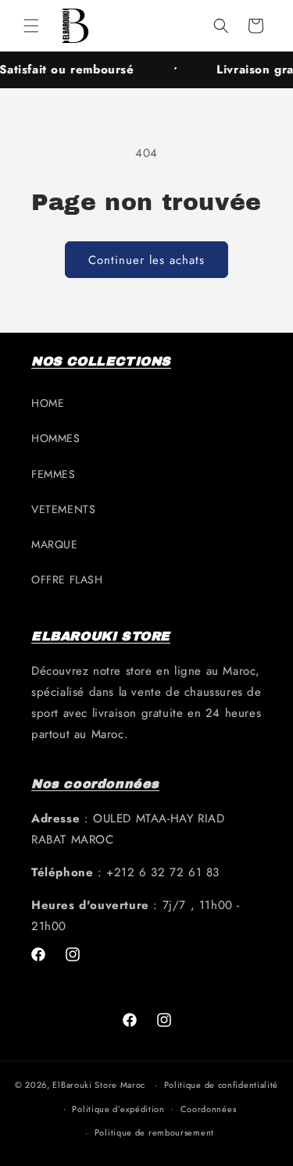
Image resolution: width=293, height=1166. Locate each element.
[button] (31, 26)
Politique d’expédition (118, 1109)
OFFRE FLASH (67, 579)
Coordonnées (208, 1109)
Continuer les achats (146, 260)
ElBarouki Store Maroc (98, 1085)
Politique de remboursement (154, 1132)
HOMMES (55, 438)
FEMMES (53, 474)
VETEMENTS (63, 509)
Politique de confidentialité (221, 1085)
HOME (47, 403)
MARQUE (54, 544)
